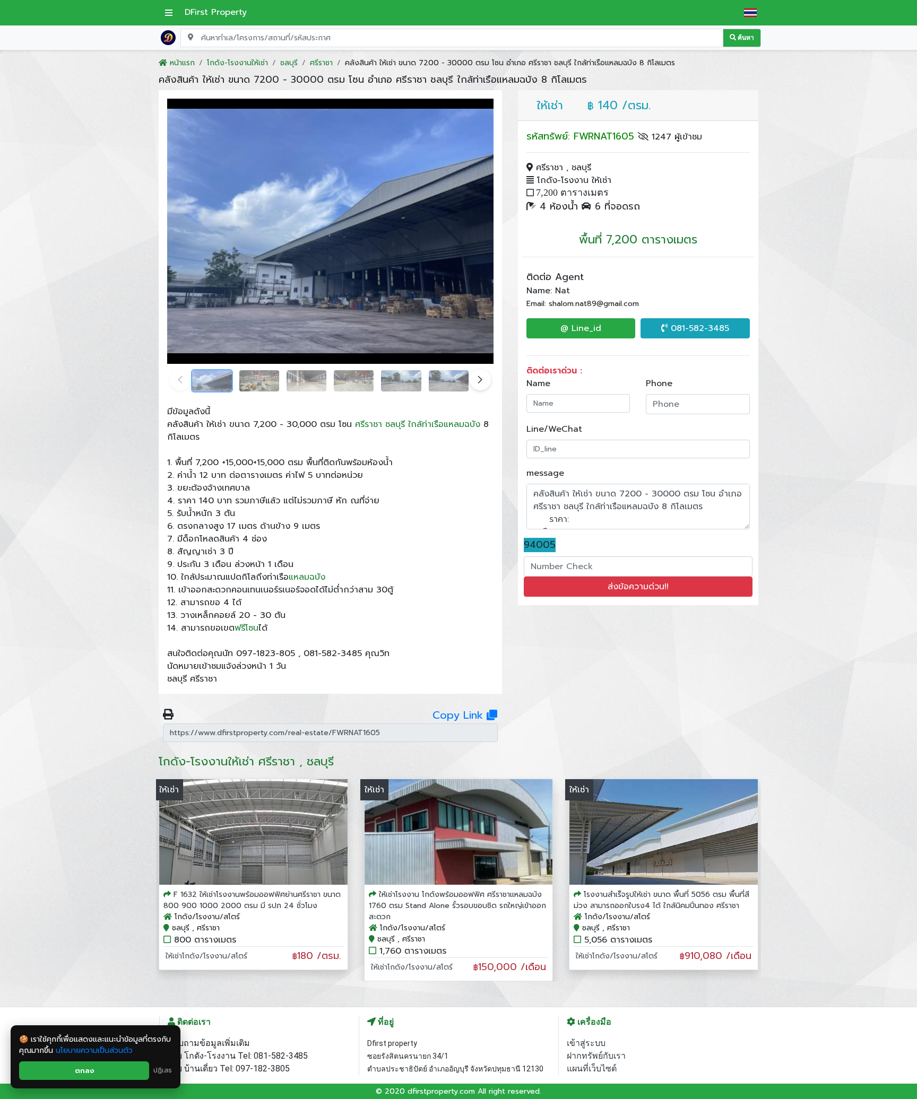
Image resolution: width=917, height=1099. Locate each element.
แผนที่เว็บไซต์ (592, 1068)
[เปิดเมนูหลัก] (168, 12)
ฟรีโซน (246, 628)
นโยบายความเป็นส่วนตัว (94, 1050)
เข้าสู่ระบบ (586, 1043)
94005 (540, 545)
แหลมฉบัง (307, 577)
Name (538, 383)
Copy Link (459, 715)
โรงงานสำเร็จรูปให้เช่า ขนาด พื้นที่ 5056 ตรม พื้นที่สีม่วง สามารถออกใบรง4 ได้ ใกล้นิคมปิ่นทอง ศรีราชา (661, 900)
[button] (480, 379)
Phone (659, 383)
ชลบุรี (395, 424)
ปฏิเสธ (162, 1070)
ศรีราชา (368, 424)
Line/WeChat (554, 429)
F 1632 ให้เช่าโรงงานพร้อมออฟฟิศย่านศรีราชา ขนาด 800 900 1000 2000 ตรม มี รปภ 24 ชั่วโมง (252, 900)
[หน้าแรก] (168, 37)
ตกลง (84, 1071)
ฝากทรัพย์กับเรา (596, 1056)
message (545, 473)
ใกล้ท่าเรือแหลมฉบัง (444, 424)
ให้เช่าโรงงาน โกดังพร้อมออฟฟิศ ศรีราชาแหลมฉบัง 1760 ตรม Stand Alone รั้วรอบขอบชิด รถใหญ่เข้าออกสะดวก (457, 905)
